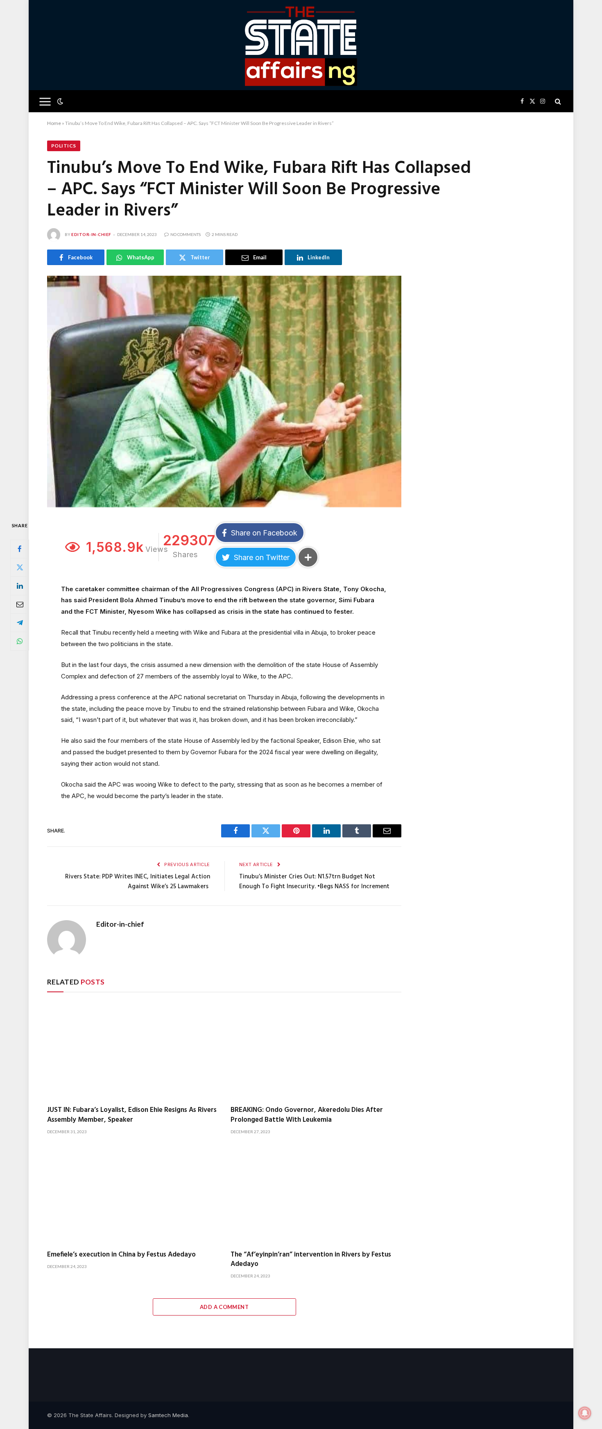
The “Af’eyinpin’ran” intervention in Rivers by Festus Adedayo (311, 1259)
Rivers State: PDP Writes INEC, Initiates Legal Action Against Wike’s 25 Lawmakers (137, 881)
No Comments (185, 234)
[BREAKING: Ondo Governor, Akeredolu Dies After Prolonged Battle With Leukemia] (316, 1051)
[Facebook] (19, 549)
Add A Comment (224, 1307)
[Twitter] (19, 567)
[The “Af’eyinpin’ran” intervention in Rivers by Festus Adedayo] (316, 1195)
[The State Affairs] (301, 45)
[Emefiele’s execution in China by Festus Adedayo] (132, 1195)
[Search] (557, 101)
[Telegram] (19, 622)
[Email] (19, 604)
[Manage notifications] (584, 1413)
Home (54, 123)
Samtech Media (168, 1415)
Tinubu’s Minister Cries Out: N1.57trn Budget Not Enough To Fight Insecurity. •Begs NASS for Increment (314, 881)
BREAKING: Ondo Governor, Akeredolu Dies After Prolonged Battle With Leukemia (307, 1114)
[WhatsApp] (19, 641)
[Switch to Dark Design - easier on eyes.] (59, 101)
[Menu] (45, 101)
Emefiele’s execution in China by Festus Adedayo (121, 1254)
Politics (63, 146)
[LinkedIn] (19, 585)
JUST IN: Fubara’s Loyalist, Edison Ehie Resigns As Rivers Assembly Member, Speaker (132, 1114)
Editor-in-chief (91, 234)
